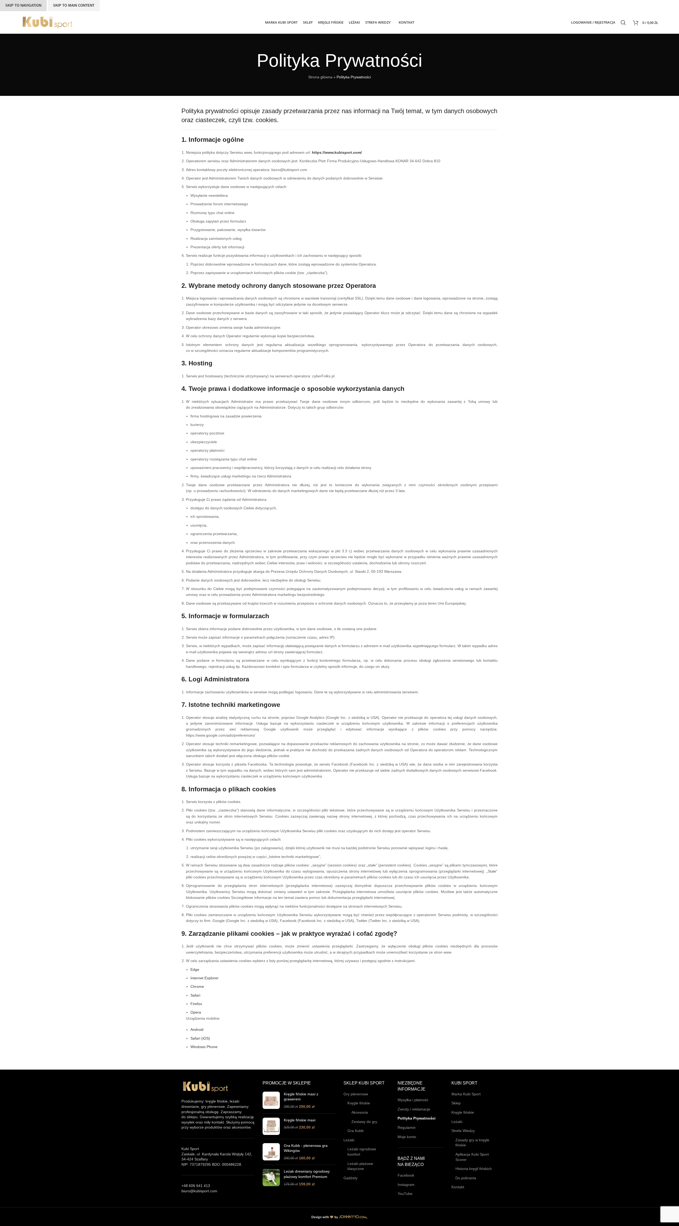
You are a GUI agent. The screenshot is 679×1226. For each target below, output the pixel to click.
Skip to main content (73, 5)
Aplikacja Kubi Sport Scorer (472, 1157)
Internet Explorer (204, 978)
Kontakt (457, 1187)
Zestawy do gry (364, 1122)
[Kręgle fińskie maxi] (271, 1126)
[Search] (624, 22)
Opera (195, 1012)
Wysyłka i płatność (413, 1100)
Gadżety (350, 1178)
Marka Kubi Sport (466, 1094)
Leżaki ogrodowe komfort (361, 1151)
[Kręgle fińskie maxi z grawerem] (271, 1100)
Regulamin (407, 1127)
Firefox (196, 1004)
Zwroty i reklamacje (414, 1109)
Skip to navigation (23, 5)
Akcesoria (359, 1112)
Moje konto (407, 1137)
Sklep (456, 1103)
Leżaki (348, 1140)
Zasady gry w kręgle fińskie (472, 1142)
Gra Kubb (355, 1131)
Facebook (406, 1175)
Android (196, 1029)
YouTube (405, 1193)
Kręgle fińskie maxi (299, 1120)
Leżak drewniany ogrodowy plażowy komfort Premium (307, 1174)
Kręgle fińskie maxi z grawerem (301, 1096)
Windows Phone (203, 1047)
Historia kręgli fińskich (473, 1169)
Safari (195, 995)
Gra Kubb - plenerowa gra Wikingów (306, 1148)
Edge (194, 969)
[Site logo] (47, 22)
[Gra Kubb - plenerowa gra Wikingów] (271, 1152)
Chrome (197, 986)
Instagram (406, 1184)
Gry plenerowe (355, 1094)
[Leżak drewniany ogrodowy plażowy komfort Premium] (271, 1178)
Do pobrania (465, 1178)
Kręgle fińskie (358, 1103)
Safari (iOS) (200, 1038)
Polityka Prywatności (417, 1118)
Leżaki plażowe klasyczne (360, 1166)
